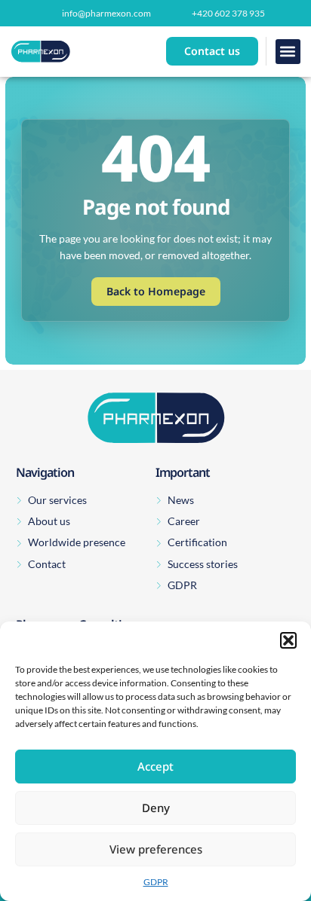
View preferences (155, 849)
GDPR (155, 881)
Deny (156, 807)
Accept (155, 766)
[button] (288, 640)
